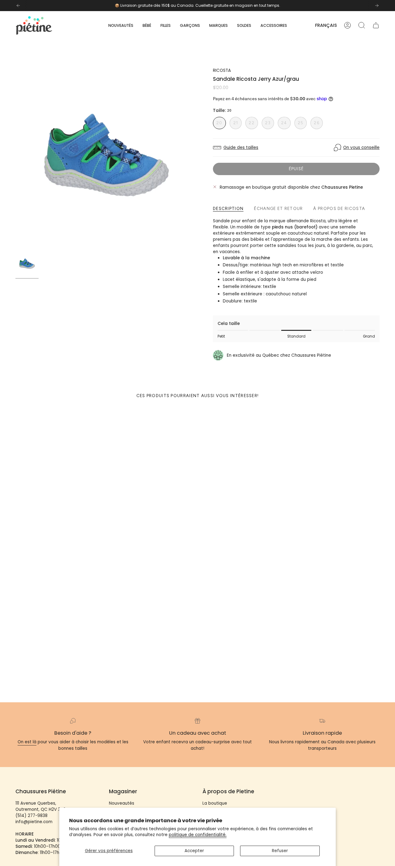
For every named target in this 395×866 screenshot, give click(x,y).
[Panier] (376, 25)
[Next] (377, 5)
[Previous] (18, 5)
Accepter (194, 851)
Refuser (280, 851)
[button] (147, 25)
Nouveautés (121, 803)
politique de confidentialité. (198, 835)
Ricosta (222, 70)
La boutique (214, 803)
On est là (27, 742)
